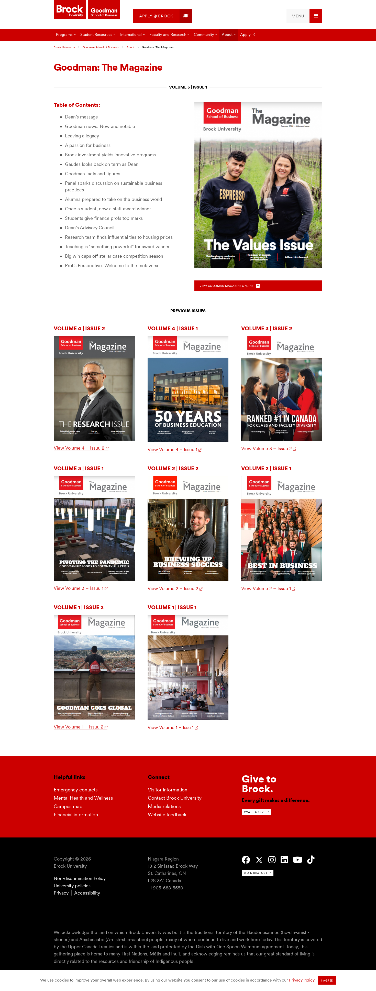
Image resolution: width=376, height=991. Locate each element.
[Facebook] (246, 860)
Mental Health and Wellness (83, 798)
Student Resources (96, 34)
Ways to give (254, 812)
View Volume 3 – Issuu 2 (266, 448)
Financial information (76, 815)
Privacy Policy (302, 980)
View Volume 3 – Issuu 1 (78, 588)
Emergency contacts (76, 790)
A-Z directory (255, 873)
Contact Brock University (175, 798)
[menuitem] (162, 16)
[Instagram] (272, 860)
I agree (327, 980)
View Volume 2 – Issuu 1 (266, 588)
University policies (72, 885)
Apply (245, 34)
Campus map (68, 806)
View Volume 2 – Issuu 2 (173, 588)
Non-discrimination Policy (80, 878)
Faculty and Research (167, 34)
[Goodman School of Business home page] (87, 10)
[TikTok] (311, 860)
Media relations (164, 806)
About (227, 34)
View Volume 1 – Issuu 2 (78, 726)
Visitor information (167, 790)
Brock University (64, 47)
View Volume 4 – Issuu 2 (79, 448)
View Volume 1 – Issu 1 (171, 727)
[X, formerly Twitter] (259, 860)
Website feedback (167, 815)
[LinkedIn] (284, 860)
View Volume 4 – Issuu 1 (172, 449)
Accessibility (87, 893)
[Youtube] (297, 860)
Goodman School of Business (101, 47)
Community (204, 34)
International (131, 34)
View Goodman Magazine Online (227, 286)
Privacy (61, 893)
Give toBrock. (259, 784)
